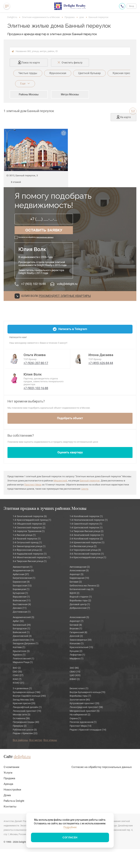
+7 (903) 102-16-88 (33, 284)
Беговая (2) (76, 581)
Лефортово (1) (77, 654)
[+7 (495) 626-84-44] (122, 6)
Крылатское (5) (21, 651)
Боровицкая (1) (21, 589)
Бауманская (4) (21, 581)
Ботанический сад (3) (82, 589)
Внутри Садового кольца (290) (29, 695)
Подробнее (70, 827)
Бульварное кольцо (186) (26, 692)
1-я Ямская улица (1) (24, 535)
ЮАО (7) (17, 679)
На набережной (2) (80, 714)
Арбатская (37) (21, 574)
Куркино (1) (19, 654)
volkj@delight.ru (67, 284)
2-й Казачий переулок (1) (27, 538)
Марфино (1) (76, 658)
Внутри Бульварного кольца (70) (87, 692)
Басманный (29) (22, 624)
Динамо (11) (20, 608)
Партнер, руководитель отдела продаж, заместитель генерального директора (43, 381)
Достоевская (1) (22, 611)
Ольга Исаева (35, 355)
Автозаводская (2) (80, 566)
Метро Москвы (70, 94)
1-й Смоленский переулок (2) (29, 527)
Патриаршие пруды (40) (26, 722)
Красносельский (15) (81, 647)
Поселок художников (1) (83, 722)
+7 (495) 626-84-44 (100, 363)
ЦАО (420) (75, 675)
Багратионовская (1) (24, 578)
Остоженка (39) (21, 718)
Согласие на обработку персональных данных (101, 767)
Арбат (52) (18, 621)
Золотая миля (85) (80, 699)
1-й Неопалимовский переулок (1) (89, 520)
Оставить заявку (43, 230)
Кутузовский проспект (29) (84, 703)
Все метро (35, 740)
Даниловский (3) (22, 636)
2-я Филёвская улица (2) (83, 546)
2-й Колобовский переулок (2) (86, 538)
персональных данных (44, 237)
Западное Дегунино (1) (25, 643)
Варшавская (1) (21, 596)
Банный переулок (90, 480)
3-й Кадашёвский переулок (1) (30, 553)
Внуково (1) (76, 628)
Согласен (70, 837)
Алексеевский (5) (79, 617)
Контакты (10, 806)
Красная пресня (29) (24, 703)
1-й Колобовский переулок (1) (86, 516)
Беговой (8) (76, 624)
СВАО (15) (75, 671)
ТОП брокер (30, 359)
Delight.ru (12, 17)
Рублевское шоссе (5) (25, 729)
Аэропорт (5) (76, 574)
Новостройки (12, 789)
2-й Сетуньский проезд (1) (27, 542)
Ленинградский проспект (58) (86, 707)
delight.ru (22, 757)
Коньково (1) (77, 643)
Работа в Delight (14, 801)
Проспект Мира (32, 484)
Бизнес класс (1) (79, 688)
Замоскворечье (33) (81, 639)
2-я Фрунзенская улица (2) (27, 550)
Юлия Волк (33, 374)
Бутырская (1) (20, 593)
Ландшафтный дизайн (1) (27, 707)
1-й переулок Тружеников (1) (29, 531)
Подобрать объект (70, 418)
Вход (131, 6)
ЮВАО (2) (75, 679)
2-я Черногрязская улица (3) (85, 550)
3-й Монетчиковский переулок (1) (31, 557)
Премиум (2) (20, 725)
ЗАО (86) (74, 667)
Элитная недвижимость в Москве (41, 17)
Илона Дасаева (100, 355)
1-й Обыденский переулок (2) (29, 523)
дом (81, 17)
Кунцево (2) (76, 651)
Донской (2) (76, 636)
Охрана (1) (75, 718)
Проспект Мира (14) (81, 725)
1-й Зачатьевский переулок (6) (30, 516)
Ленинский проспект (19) (27, 711)
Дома (7, 795)
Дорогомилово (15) (23, 639)
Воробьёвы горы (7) (80, 695)
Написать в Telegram (72, 329)
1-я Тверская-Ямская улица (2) (87, 531)
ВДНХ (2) (74, 593)
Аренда (8, 784)
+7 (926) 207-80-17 (36, 363)
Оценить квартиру (70, 452)
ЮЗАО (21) (18, 682)
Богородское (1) (21, 628)
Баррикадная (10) (79, 578)
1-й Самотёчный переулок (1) (86, 523)
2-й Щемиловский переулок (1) (87, 542)
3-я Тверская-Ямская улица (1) (30, 561)
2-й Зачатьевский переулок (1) (87, 535)
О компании (11, 767)
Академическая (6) (23, 570)
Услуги (8, 772)
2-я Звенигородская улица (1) (29, 546)
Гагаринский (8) (78, 632)
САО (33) (17, 671)
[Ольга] (14, 358)
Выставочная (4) (22, 604)
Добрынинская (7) (80, 608)
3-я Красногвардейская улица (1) (88, 557)
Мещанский (60, 480)
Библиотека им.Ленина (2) (84, 585)
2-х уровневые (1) (22, 688)
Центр (84, 488)
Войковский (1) (21, 632)
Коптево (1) (19, 647)
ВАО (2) (17, 667)
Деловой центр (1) (80, 604)
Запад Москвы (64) (23, 699)
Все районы (20, 740)
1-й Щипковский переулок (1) (86, 527)
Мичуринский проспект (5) (85, 711)
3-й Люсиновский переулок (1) (87, 553)
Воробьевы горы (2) (80, 600)
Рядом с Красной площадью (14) (88, 729)
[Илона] (79, 358)
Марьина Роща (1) (23, 662)
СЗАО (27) (18, 675)
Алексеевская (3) (79, 570)
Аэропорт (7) (76, 621)
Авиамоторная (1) (22, 566)
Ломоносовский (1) (23, 658)
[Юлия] (14, 377)
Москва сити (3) (21, 714)
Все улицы (50, 740)
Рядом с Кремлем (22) (25, 733)
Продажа (70, 17)
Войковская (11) (22, 600)
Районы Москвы (29, 94)
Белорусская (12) (22, 585)
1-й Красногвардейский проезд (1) (32, 520)
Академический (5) (23, 617)
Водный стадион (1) (81, 596)
